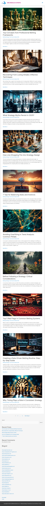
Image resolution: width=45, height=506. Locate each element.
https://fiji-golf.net (5, 482)
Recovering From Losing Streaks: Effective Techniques (12, 430)
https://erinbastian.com (6, 462)
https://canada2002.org (6, 484)
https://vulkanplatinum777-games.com (9, 451)
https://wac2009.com (6, 480)
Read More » (5, 46)
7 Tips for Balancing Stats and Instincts (19, 195)
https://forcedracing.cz (6, 471)
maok (3, 499)
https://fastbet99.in (5, 491)
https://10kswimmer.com (6, 475)
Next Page (27, 415)
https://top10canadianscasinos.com (8, 455)
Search (3, 420)
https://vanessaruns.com (6, 457)
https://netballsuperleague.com (8, 479)
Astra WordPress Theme (36, 503)
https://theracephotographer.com (8, 466)
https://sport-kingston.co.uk (7, 473)
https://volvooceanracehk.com (8, 477)
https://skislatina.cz (5, 464)
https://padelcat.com (6, 459)
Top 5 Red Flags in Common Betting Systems (21, 318)
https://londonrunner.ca (6, 468)
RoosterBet (4, 497)
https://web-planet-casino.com (8, 493)
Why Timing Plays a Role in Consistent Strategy (22, 400)
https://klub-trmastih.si (6, 488)
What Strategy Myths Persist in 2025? (18, 115)
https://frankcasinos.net (6, 453)
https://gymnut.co (5, 460)
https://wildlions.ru (5, 486)
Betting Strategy (6, 37)
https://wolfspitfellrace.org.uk (7, 470)
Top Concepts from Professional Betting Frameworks (12, 428)
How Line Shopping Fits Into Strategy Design (21, 155)
